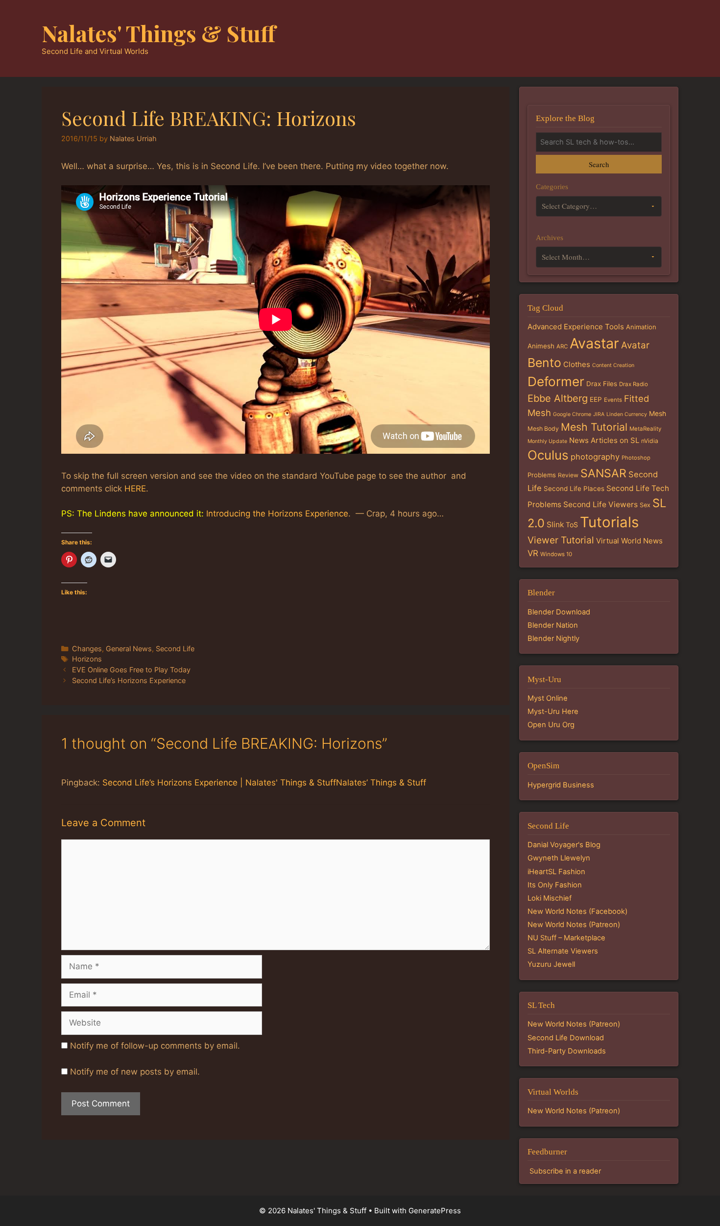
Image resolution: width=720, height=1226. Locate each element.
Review (568, 475)
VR (533, 553)
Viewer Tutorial (561, 540)
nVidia (649, 440)
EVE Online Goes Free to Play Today (131, 669)
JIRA (598, 414)
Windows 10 (556, 554)
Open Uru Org (551, 724)
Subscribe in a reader (565, 1171)
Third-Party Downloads (567, 1051)
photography (595, 457)
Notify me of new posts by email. (135, 1072)
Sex (645, 505)
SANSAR (603, 473)
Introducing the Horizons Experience (277, 513)
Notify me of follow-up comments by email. (155, 1046)
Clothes (576, 364)
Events (613, 399)
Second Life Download (566, 1037)
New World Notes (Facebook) (577, 911)
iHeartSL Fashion (556, 871)
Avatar (635, 345)
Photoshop (636, 457)
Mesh (657, 413)
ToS (572, 524)
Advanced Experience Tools (576, 326)
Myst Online (548, 698)
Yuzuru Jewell (551, 964)
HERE (135, 488)
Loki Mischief (550, 898)
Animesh (541, 346)
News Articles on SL (604, 440)
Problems (542, 475)
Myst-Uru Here (553, 711)
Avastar (594, 343)
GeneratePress (434, 1210)
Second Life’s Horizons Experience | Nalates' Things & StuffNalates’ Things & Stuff (264, 782)
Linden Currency (626, 414)
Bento (544, 362)
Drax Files (601, 384)
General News (129, 648)
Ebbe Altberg (558, 398)
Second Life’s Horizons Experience (129, 680)
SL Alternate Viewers (563, 951)
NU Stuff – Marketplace (566, 937)
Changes (87, 648)
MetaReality (645, 428)
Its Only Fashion (555, 885)
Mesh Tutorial (594, 426)
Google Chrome (572, 414)
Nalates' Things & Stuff (159, 33)
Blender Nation (553, 625)
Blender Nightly (553, 638)
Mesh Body (543, 428)
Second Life (175, 648)
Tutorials (609, 522)
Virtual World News (629, 540)
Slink (555, 524)
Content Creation (613, 365)
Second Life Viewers (600, 504)
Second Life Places (574, 488)
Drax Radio (633, 384)
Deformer (556, 381)
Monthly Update (547, 441)
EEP (596, 399)
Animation (641, 327)
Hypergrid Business (561, 785)
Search (599, 164)
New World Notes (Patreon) (574, 924)
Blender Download (559, 612)
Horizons (87, 659)
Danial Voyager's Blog (564, 844)
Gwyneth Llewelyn (559, 858)
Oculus (548, 455)
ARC (562, 346)
